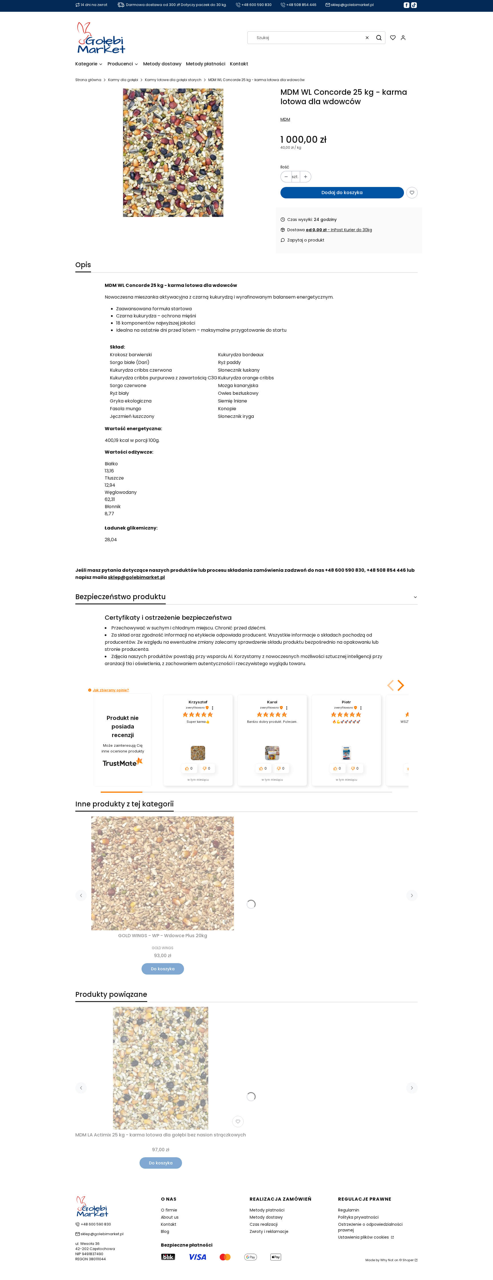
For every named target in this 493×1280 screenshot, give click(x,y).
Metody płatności (267, 1210)
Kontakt (168, 1224)
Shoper (408, 1260)
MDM (285, 119)
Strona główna (88, 79)
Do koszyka (163, 969)
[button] (379, 38)
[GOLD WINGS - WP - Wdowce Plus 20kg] (162, 873)
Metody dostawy (266, 1217)
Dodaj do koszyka (342, 192)
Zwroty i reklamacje (269, 1231)
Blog (165, 1231)
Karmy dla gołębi (123, 79)
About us (170, 1217)
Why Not (386, 1260)
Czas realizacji (264, 1224)
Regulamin (348, 1210)
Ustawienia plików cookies (364, 1237)
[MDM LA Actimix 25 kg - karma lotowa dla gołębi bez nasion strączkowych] (160, 1068)
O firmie (169, 1210)
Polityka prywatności (358, 1217)
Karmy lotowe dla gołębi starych (173, 79)
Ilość (284, 167)
